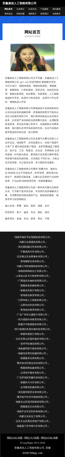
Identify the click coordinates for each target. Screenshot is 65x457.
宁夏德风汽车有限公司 (32, 251)
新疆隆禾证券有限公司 (32, 358)
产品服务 (44, 9)
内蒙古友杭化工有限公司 (32, 416)
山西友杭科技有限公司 (32, 305)
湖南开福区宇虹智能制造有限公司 (32, 237)
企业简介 (20, 9)
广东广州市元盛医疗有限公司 (32, 314)
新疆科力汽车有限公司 (32, 382)
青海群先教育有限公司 (32, 295)
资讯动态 (8, 14)
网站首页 (8, 9)
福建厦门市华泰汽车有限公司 (32, 426)
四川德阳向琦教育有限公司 (32, 319)
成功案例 (56, 9)
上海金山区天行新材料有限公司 (32, 276)
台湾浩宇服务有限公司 (32, 373)
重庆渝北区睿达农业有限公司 (32, 363)
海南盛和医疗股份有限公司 (32, 348)
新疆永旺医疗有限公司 (32, 290)
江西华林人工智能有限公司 (32, 300)
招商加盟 (20, 14)
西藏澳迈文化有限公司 (32, 406)
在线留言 (56, 14)
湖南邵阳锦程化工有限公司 (32, 271)
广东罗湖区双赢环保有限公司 (32, 377)
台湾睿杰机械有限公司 (32, 387)
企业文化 (32, 9)
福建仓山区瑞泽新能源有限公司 (32, 402)
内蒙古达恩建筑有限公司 (32, 242)
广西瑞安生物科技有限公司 (32, 281)
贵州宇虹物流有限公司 (32, 343)
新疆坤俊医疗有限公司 (32, 334)
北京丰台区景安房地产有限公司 (32, 421)
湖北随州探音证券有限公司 (32, 392)
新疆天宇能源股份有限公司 (32, 324)
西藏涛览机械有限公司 (32, 285)
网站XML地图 (14, 437)
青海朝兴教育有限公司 (32, 310)
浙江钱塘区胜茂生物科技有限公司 (32, 329)
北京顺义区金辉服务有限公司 (32, 256)
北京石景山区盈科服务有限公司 (32, 339)
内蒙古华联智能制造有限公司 (32, 266)
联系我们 (44, 14)
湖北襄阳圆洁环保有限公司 (32, 247)
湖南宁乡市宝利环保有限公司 (32, 411)
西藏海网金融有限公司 (32, 368)
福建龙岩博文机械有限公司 (32, 353)
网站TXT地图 (31, 437)
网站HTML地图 (49, 437)
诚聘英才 (32, 14)
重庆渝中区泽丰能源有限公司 (32, 397)
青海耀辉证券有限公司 (32, 261)
